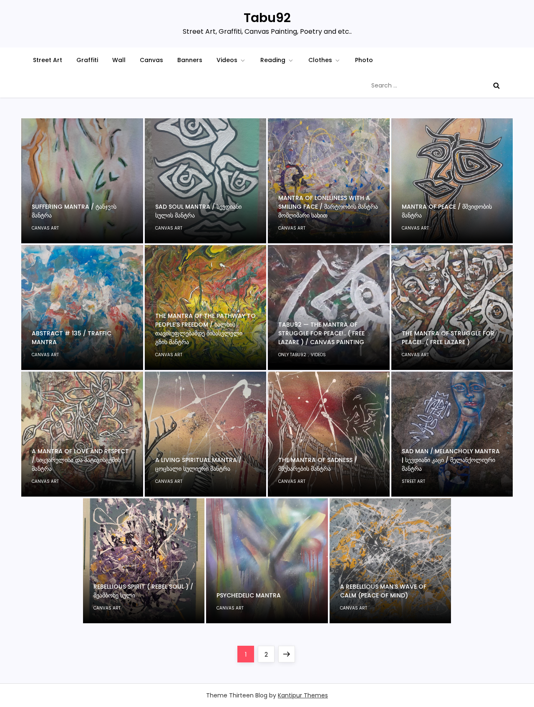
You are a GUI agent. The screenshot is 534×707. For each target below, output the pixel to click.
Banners (189, 60)
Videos (227, 60)
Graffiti (87, 60)
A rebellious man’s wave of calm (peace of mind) (383, 591)
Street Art (47, 60)
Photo (364, 60)
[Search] (496, 85)
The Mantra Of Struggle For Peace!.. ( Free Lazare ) (448, 337)
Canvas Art (45, 228)
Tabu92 (267, 18)
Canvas (151, 60)
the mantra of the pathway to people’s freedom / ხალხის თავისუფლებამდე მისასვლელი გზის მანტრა (205, 329)
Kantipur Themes (303, 695)
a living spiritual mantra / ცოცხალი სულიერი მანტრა (198, 464)
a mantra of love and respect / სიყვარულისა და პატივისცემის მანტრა (80, 460)
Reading (272, 60)
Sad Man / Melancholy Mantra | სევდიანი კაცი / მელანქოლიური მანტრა (451, 460)
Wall (119, 60)
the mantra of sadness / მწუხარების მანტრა (317, 464)
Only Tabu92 (292, 354)
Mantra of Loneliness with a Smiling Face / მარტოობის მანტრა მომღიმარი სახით (328, 207)
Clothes (320, 60)
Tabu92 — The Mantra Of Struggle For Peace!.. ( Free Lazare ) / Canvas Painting (321, 333)
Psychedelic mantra (249, 595)
